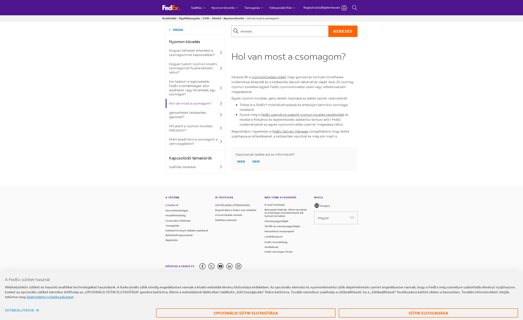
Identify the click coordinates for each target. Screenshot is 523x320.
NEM (256, 161)
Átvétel (216, 18)
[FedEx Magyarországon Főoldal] (175, 7)
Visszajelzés (172, 225)
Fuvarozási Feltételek (178, 220)
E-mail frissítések (275, 204)
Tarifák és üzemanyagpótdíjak (282, 226)
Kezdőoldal (169, 18)
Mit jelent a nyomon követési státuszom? (191, 128)
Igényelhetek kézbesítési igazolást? (187, 114)
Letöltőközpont (274, 236)
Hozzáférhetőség (175, 215)
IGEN (241, 161)
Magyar (323, 218)
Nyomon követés (234, 18)
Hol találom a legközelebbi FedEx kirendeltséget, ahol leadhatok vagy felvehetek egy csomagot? (192, 87)
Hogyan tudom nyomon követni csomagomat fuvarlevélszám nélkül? (193, 68)
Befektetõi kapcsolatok (179, 235)
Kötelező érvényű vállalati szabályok (186, 230)
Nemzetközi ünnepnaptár (279, 231)
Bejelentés (171, 240)
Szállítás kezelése (182, 167)
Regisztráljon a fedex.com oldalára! (235, 210)
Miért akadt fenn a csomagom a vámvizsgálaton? (193, 141)
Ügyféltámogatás (189, 18)
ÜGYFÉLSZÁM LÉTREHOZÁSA (232, 205)
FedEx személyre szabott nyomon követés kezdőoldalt (302, 114)
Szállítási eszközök (226, 220)
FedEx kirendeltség (276, 242)
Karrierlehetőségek (176, 210)
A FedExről (171, 205)
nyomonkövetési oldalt (268, 77)
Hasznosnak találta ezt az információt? (265, 154)
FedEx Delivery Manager (290, 131)
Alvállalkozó (271, 247)
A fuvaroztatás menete (228, 214)
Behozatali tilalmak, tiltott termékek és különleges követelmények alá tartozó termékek (286, 212)
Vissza (178, 30)
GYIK (206, 18)
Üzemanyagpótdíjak (276, 221)
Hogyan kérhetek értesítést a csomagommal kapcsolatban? (192, 52)
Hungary (324, 205)
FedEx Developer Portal (278, 251)
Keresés (343, 31)
